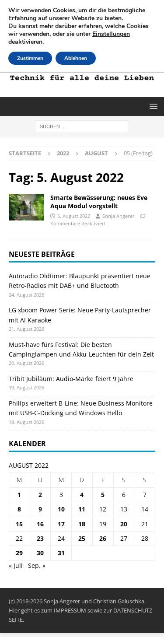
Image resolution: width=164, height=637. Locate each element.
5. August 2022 (73, 216)
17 (61, 524)
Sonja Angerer (118, 216)
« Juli (16, 565)
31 (61, 553)
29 (19, 553)
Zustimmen (30, 58)
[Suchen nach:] (82, 126)
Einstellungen (111, 34)
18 (81, 524)
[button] (152, 106)
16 (40, 524)
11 (81, 509)
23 (40, 538)
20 (123, 524)
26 (102, 538)
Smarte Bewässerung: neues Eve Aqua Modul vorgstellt (98, 201)
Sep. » (36, 565)
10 (61, 509)
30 (40, 553)
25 (81, 538)
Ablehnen (75, 58)
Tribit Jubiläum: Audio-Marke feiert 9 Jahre (71, 378)
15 (19, 524)
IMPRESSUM (70, 610)
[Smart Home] (26, 207)
